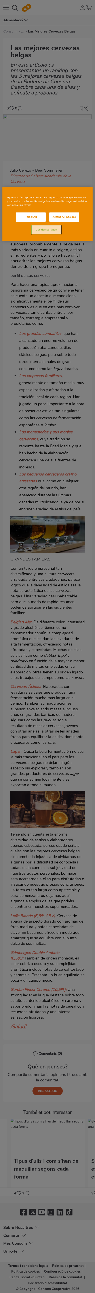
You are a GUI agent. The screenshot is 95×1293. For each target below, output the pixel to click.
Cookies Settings (46, 229)
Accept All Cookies (64, 217)
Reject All (31, 217)
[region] (47, 214)
